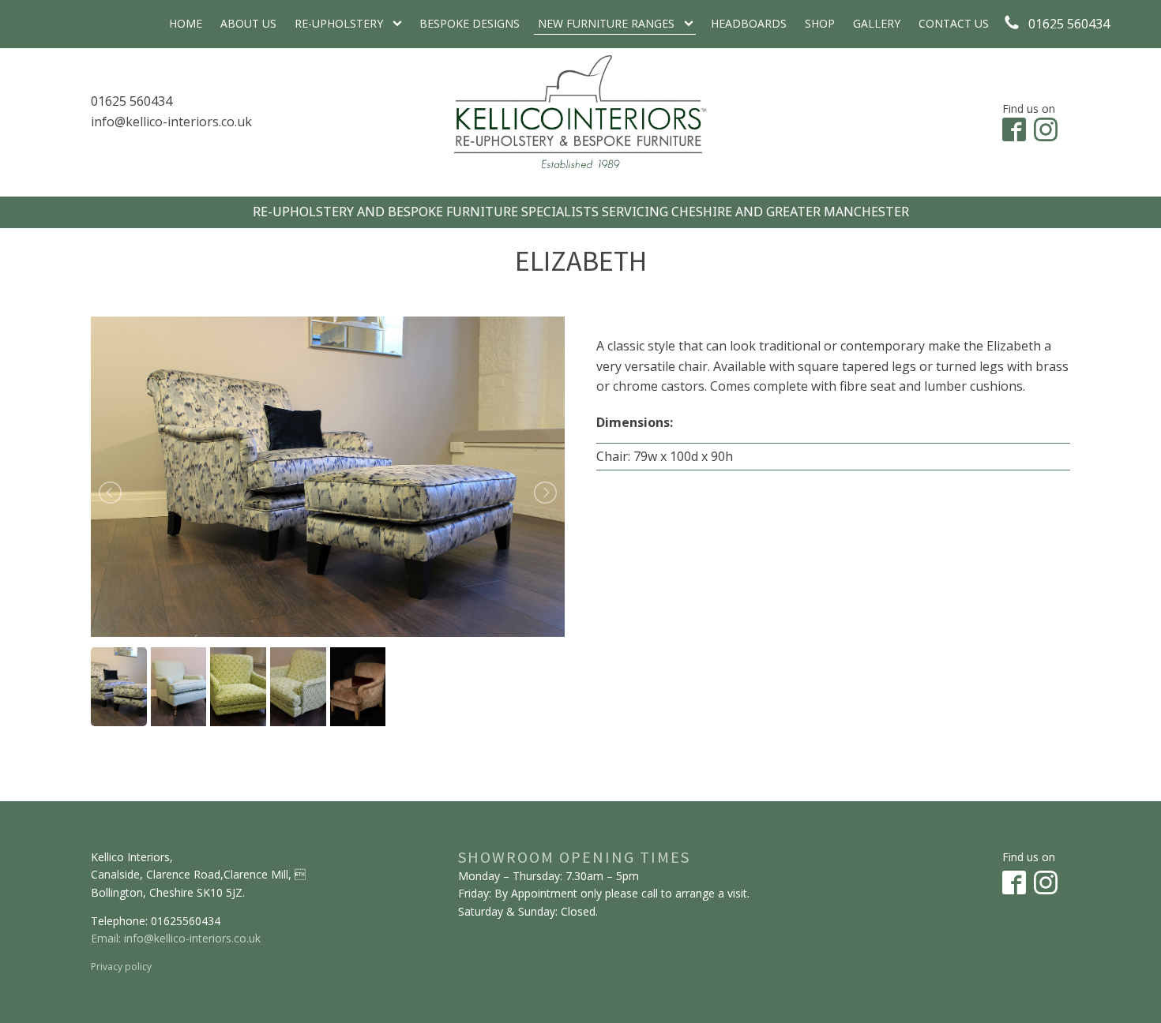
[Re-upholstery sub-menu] (400, 24)
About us (248, 23)
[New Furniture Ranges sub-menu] (692, 24)
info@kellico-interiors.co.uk (171, 121)
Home (185, 23)
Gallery (876, 23)
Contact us (954, 23)
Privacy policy (121, 966)
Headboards (749, 23)
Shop (820, 23)
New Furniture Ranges (606, 23)
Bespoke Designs (469, 23)
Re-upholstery (339, 23)
